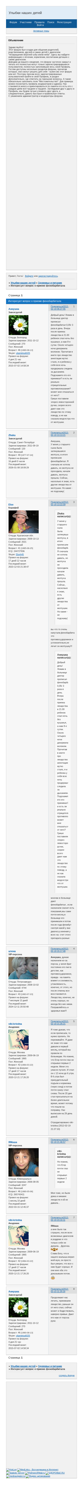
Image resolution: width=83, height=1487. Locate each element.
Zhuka (12, 435)
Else (10, 504)
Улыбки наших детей (23, 282)
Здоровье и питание (50, 282)
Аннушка (13, 309)
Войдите (29, 276)
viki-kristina (15, 1024)
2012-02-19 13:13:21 (60, 433)
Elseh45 (20, 554)
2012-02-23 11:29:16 (60, 1290)
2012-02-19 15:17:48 (60, 949)
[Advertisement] (41, 141)
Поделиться (57, 306)
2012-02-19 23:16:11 (60, 1218)
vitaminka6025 (23, 353)
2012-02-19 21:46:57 (60, 1140)
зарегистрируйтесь (48, 276)
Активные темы (41, 31)
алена (12, 951)
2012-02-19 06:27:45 (60, 307)
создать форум (67, 1375)
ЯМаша (12, 1142)
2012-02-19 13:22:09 (60, 503)
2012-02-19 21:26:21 (60, 1022)
